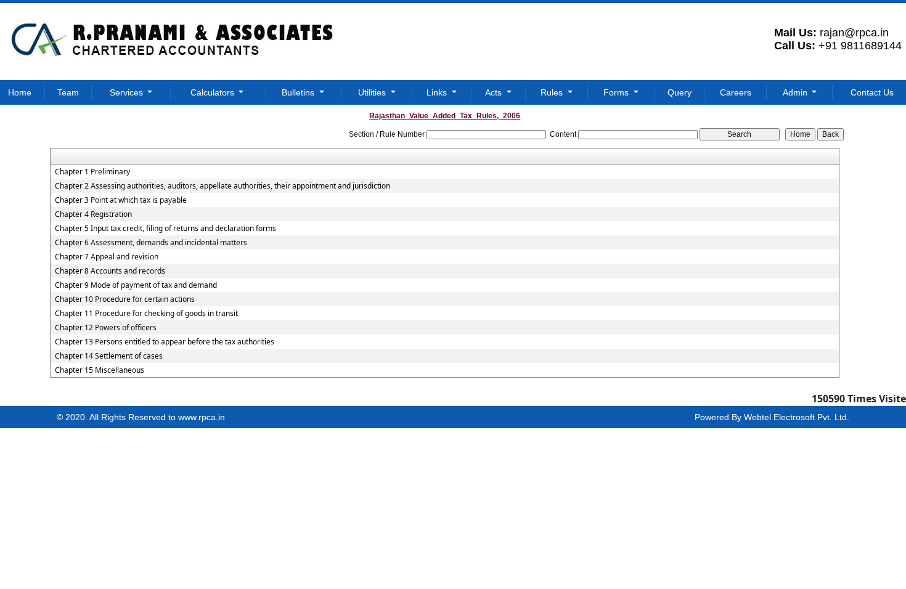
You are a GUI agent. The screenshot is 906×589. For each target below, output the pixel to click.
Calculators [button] (213, 92)
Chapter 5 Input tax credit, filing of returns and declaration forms (165, 229)
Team (68, 92)
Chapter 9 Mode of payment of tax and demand (136, 285)
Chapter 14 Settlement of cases (109, 356)
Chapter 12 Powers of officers (106, 328)
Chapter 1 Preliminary (92, 172)
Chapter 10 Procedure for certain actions (125, 299)
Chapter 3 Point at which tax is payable (121, 200)
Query (679, 92)
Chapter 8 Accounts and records (110, 271)
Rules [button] (553, 92)
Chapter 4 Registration (93, 214)
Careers (735, 92)
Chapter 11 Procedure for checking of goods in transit (146, 314)
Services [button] (127, 92)
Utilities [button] (373, 92)
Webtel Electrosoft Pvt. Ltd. (796, 417)
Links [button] (437, 92)
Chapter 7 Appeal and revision (106, 257)
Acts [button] (494, 92)
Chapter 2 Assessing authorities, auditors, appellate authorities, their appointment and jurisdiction (222, 186)
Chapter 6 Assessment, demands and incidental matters (151, 243)
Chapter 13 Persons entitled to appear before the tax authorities (164, 342)
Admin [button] (796, 92)
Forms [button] (617, 92)
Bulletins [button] (299, 92)
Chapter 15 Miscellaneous (99, 370)
